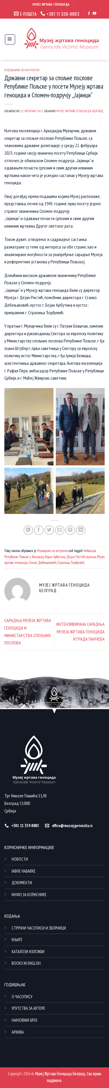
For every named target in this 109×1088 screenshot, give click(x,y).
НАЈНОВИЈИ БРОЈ (24, 1020)
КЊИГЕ (17, 939)
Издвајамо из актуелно (22, 70)
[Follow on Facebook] (89, 14)
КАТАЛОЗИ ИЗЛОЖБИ (28, 951)
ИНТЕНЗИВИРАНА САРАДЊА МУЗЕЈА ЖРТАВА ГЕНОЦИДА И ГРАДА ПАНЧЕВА (80, 631)
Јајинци (91, 556)
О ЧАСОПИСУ (22, 996)
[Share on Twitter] (49, 530)
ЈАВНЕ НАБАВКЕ (23, 871)
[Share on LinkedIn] (80, 530)
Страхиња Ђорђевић (70, 562)
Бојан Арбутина (55, 556)
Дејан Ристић (76, 556)
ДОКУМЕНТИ (22, 882)
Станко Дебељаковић (42, 562)
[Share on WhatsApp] (28, 530)
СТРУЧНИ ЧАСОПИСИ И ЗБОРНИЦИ (39, 928)
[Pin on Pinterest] (70, 530)
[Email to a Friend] (60, 530)
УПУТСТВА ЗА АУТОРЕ (28, 1008)
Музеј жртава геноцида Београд (79, 111)
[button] (10, 39)
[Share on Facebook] (39, 530)
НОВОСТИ (20, 859)
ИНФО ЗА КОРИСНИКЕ (29, 894)
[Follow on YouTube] (94, 14)
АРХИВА (18, 1032)
